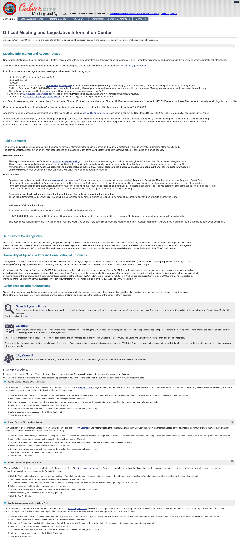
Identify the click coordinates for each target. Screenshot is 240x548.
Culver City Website (169, 14)
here (26, 316)
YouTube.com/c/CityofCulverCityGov (42, 96)
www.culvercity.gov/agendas (132, 66)
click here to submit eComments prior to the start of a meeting (135, 14)
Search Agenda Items (87, 468)
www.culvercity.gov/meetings (36, 94)
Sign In (236, 2)
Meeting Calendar (86, 387)
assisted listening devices (95, 113)
